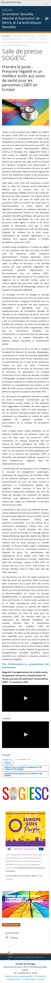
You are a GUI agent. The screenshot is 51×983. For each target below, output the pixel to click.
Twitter (14, 937)
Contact (40, 979)
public (7, 763)
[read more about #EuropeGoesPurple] (25, 831)
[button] (25, 3)
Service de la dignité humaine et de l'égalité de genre (23, 768)
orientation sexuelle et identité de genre (23, 774)
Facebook (13, 932)
